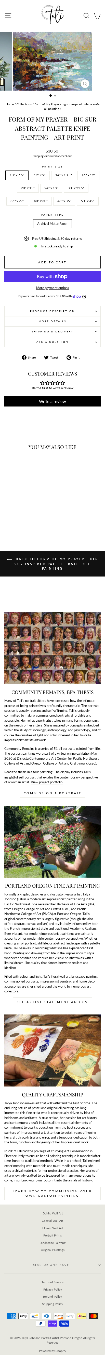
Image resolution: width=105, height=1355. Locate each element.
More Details (52, 321)
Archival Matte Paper (52, 224)
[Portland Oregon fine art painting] (52, 842)
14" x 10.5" (63, 175)
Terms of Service (52, 1282)
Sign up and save (51, 1264)
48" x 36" (64, 201)
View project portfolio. (47, 782)
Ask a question (52, 341)
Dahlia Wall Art (53, 1213)
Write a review (52, 401)
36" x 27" (17, 201)
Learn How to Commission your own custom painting (52, 1193)
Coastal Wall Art (52, 1221)
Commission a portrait (53, 793)
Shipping (38, 156)
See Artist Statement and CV (52, 1002)
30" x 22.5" (76, 188)
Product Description (52, 311)
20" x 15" (28, 188)
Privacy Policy (52, 1289)
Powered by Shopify (52, 1351)
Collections (24, 104)
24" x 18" (51, 188)
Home (10, 104)
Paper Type (52, 214)
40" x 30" (41, 201)
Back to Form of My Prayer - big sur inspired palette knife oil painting (56, 563)
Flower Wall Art (52, 1228)
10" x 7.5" (17, 175)
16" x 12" (88, 175)
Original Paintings (52, 1250)
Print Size (52, 166)
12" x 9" (40, 175)
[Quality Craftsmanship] (52, 1050)
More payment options (52, 288)
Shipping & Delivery (53, 331)
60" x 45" (88, 201)
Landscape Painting (52, 1243)
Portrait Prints (52, 1235)
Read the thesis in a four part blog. (28, 772)
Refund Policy (52, 1296)
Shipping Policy (52, 1304)
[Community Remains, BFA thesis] (52, 648)
